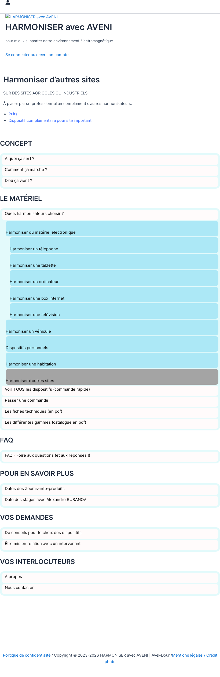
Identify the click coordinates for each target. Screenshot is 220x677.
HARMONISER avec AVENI (58, 27)
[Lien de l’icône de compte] (7, 3)
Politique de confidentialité (26, 655)
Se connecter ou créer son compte (36, 54)
